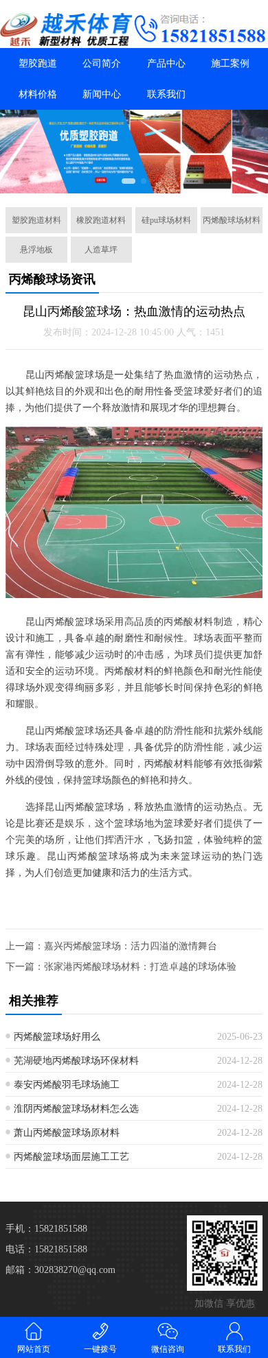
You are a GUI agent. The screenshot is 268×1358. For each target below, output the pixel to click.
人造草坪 (101, 249)
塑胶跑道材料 (36, 220)
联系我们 (166, 94)
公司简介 (101, 63)
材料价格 (38, 94)
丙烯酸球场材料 (231, 220)
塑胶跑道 (38, 63)
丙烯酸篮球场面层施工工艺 (71, 1157)
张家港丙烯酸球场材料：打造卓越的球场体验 (140, 967)
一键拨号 (100, 1349)
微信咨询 (167, 1349)
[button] (128, 181)
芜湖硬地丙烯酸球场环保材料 (76, 1061)
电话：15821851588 (46, 1249)
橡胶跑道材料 (101, 220)
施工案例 (230, 63)
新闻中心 (101, 94)
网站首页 (33, 1349)
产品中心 (166, 63)
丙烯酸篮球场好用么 (57, 1037)
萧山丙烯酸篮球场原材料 (67, 1133)
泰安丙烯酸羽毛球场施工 (67, 1085)
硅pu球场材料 (166, 220)
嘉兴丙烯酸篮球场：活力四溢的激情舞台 (130, 946)
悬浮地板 (36, 249)
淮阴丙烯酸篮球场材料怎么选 (76, 1109)
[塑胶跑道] (67, 29)
